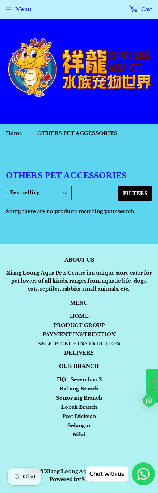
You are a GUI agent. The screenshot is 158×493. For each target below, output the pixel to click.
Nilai (79, 434)
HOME (79, 316)
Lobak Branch (79, 407)
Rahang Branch (79, 389)
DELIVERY (79, 353)
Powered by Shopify (76, 479)
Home (14, 133)
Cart (146, 9)
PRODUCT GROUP (79, 325)
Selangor (79, 425)
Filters (135, 193)
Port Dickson (79, 416)
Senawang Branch (79, 398)
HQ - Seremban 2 (79, 379)
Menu (23, 9)
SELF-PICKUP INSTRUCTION (79, 343)
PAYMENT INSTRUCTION (79, 334)
